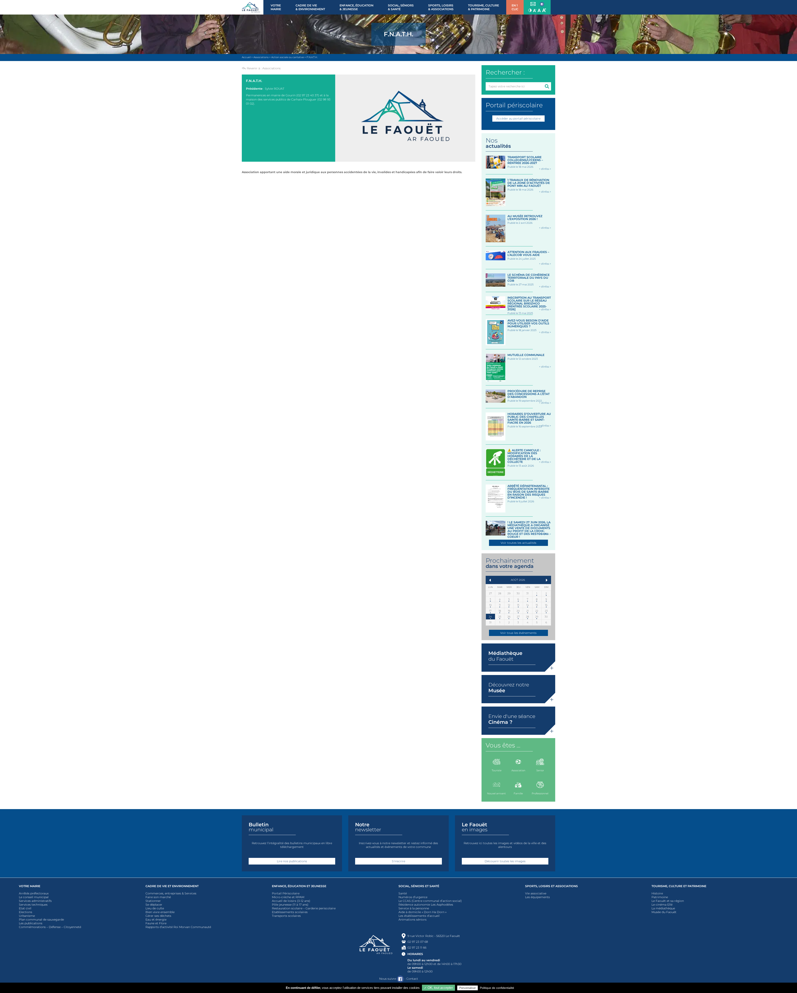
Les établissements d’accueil (419, 916)
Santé (402, 893)
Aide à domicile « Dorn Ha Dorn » (422, 912)
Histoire (657, 893)
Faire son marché (158, 897)
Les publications (30, 923)
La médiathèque (663, 908)
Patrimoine (660, 897)
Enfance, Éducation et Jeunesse (299, 886)
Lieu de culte (154, 908)
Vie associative (535, 893)
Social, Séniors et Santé (418, 886)
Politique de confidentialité (497, 987)
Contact (412, 979)
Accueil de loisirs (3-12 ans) (291, 901)
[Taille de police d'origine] (539, 10)
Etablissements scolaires (290, 912)
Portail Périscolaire (285, 893)
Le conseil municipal (34, 897)
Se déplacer (153, 904)
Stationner (153, 901)
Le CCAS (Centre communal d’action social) (430, 901)
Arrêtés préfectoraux (34, 893)
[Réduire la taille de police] (535, 10)
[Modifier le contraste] (530, 10)
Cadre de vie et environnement (172, 886)
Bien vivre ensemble (160, 912)
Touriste (496, 770)
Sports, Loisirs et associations (551, 886)
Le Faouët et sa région (668, 901)
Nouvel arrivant (496, 793)
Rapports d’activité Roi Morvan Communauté (178, 927)
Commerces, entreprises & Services (170, 893)
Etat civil (25, 908)
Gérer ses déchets (158, 916)
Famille (518, 793)
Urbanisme (27, 916)
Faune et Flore (155, 923)
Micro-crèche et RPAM (288, 897)
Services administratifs (35, 901)
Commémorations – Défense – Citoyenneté (50, 927)
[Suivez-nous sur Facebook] (542, 4)
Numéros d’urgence (412, 897)
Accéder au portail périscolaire (518, 118)
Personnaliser (467, 987)
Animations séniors (412, 919)
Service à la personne (413, 908)
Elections (25, 912)
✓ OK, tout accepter (438, 987)
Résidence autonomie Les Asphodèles (425, 904)
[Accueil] (252, 7)
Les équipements (537, 897)
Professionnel (540, 793)
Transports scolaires (286, 916)
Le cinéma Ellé (662, 904)
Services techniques (33, 904)
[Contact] (533, 4)
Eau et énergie (155, 919)
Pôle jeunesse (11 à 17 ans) (290, 904)
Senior (540, 770)
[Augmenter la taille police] (544, 10)
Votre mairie (29, 886)
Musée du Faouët (664, 912)
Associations (271, 68)
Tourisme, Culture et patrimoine (679, 886)
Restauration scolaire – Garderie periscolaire (304, 908)
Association (518, 770)
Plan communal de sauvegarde (41, 919)
